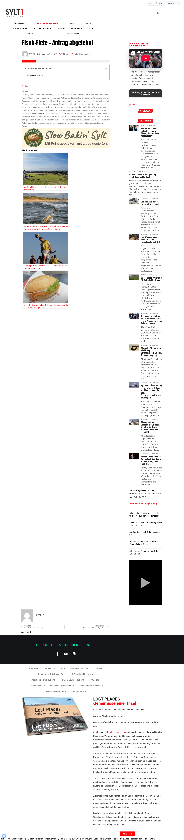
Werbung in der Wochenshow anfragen (145, 93)
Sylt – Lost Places (117, 732)
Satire (90, 28)
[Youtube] (65, 654)
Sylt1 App (61, 28)
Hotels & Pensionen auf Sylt (42, 680)
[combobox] (166, 13)
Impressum (34, 668)
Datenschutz (50, 668)
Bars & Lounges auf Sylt (73, 680)
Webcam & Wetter (20, 28)
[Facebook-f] (57, 654)
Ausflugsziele (77, 691)
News (71, 23)
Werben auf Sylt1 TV (79, 668)
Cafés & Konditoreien (81, 674)
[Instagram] (74, 654)
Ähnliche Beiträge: (35, 76)
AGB (63, 668)
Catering (95, 680)
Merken (25, 86)
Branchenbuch (73, 34)
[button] (106, 69)
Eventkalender (20, 23)
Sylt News (97, 668)
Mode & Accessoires (54, 691)
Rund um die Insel (41, 28)
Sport (88, 23)
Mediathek (75, 28)
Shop (28, 34)
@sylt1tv (133, 104)
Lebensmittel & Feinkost (90, 685)
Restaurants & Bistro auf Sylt (51, 674)
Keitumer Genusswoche (47, 23)
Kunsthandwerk (36, 685)
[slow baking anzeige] (66, 147)
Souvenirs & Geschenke (60, 685)
